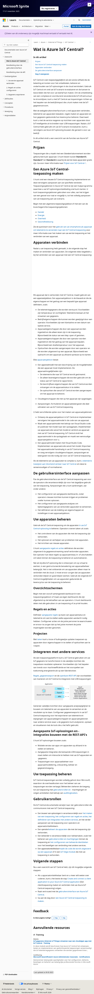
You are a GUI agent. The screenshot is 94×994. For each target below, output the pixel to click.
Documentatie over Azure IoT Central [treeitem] (16, 51)
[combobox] (16, 45)
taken (39, 639)
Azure (43, 42)
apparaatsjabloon (45, 359)
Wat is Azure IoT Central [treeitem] (16, 61)
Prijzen (37, 61)
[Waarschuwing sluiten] (89, 4)
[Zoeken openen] (79, 20)
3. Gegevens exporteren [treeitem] (15, 94)
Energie (41, 215)
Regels (36, 675)
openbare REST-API (68, 675)
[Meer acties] (90, 42)
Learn (36, 42)
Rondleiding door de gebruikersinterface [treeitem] (14, 66)
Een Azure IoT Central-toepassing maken (51, 64)
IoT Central (69, 42)
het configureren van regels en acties (71, 816)
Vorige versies (20, 989)
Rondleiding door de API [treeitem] (15, 72)
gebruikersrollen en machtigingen (64, 839)
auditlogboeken (70, 793)
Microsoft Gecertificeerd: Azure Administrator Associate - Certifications (61, 957)
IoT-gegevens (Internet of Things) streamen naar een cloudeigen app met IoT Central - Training (62, 942)
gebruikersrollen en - (62, 789)
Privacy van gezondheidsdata (67, 989)
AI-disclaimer (7, 989)
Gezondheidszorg (45, 221)
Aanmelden (86, 20)
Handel (41, 212)
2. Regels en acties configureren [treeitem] (13, 89)
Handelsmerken (28, 992)
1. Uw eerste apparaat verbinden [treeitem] (14, 82)
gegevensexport (47, 675)
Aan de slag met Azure (81, 26)
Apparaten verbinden (43, 67)
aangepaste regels (50, 615)
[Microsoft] (4, 20)
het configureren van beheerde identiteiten (69, 842)
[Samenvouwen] (28, 40)
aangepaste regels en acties (52, 548)
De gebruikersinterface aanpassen (48, 70)
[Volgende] (74, 20)
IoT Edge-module (68, 852)
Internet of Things (55, 42)
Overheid (42, 218)
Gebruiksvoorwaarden (10, 992)
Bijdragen (40, 989)
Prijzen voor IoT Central (74, 163)
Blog (30, 989)
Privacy (49, 989)
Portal (66, 26)
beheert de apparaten (57, 829)
